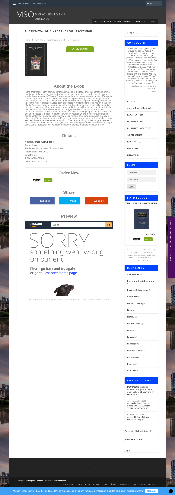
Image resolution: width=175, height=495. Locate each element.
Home (27, 40)
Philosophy (132, 343)
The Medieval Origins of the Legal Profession (59, 40)
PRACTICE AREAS (101, 21)
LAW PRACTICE (134, 141)
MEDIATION (132, 148)
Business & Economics (137, 290)
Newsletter (124, 484)
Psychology (132, 357)
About (87, 484)
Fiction (130, 310)
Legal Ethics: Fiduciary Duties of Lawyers (139, 418)
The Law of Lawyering (141, 203)
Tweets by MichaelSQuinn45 (138, 431)
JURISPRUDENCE (134, 135)
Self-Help (131, 370)
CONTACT (152, 21)
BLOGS (127, 21)
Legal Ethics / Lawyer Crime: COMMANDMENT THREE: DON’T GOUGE (138, 405)
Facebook (44, 200)
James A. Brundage (43, 142)
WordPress (61, 480)
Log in (127, 450)
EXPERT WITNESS (135, 114)
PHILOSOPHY (133, 155)
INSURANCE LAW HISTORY (139, 128)
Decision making (135, 303)
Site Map (152, 484)
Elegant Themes (35, 480)
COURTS (131, 101)
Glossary (114, 484)
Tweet (153, 91)
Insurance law (133, 323)
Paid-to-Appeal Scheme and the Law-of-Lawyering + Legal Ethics (140, 392)
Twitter (72, 200)
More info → (152, 234)
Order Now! (80, 48)
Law (34, 145)
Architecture (133, 274)
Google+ (99, 200)
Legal (133, 484)
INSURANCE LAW (135, 121)
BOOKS (117, 21)
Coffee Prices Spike (38, 3)
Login (131, 187)
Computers (132, 296)
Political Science (134, 350)
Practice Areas (69, 484)
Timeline (142, 484)
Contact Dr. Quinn (100, 484)
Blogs (80, 484)
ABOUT (139, 21)
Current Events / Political (139, 108)
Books (35, 40)
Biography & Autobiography (140, 281)
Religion (131, 364)
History (130, 316)
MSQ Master (133, 387)
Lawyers (131, 337)
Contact (151, 491)
